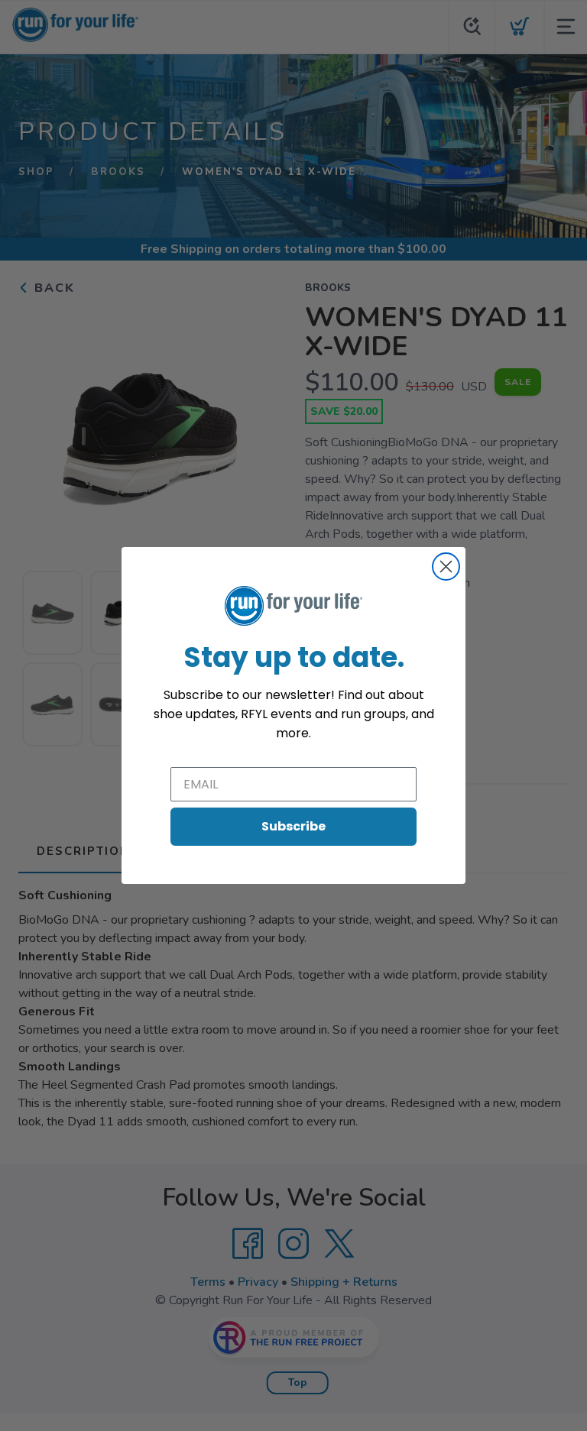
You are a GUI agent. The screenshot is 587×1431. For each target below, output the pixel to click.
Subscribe (293, 826)
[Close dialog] (446, 566)
